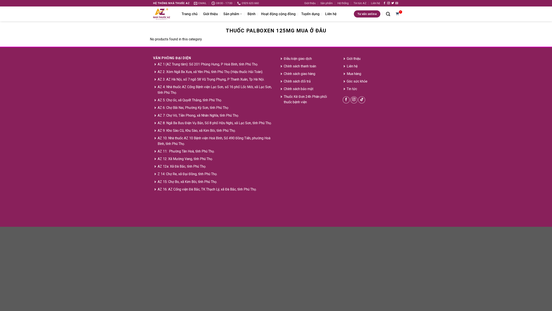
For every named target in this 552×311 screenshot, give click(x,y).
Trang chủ (190, 14)
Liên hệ (375, 3)
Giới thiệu (310, 3)
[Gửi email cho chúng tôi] (396, 3)
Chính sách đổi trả (297, 81)
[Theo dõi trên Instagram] (388, 3)
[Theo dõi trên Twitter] (392, 3)
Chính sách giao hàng (299, 74)
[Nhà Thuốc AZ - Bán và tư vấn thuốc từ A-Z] (164, 14)
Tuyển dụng (310, 14)
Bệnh (252, 14)
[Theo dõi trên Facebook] (384, 3)
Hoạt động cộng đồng (278, 14)
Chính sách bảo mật (298, 89)
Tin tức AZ (360, 3)
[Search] (388, 14)
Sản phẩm (326, 3)
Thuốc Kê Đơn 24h (297, 97)
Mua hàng (354, 74)
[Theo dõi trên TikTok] (361, 99)
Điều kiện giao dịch (298, 59)
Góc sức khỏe (357, 81)
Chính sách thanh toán (300, 66)
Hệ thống (343, 3)
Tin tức (352, 89)
